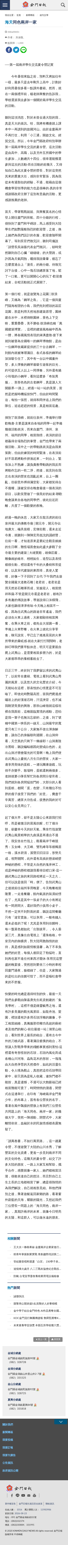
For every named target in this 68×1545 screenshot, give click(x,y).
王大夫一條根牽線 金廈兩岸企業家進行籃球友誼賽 (37, 1247)
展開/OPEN (60, 1421)
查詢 (63, 5)
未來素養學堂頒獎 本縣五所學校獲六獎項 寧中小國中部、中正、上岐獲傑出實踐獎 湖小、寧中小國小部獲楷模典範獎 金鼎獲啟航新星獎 (37, 1325)
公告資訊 (7, 1463)
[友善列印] (34, 1495)
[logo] (34, 4)
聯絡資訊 (50, 1504)
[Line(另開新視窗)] (18, 1495)
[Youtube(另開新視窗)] (23, 1495)
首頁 (19, 15)
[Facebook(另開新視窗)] (12, 1495)
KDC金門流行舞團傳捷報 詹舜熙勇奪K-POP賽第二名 (37, 1318)
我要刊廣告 (9, 1455)
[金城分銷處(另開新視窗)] (37, 1358)
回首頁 (57, 1339)
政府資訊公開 (10, 1470)
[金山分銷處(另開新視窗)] (37, 1389)
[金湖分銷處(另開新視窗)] (43, 1374)
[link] (9, 50)
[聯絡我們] (29, 1495)
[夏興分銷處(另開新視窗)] (35, 1405)
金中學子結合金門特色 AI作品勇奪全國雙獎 (37, 1310)
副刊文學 (44, 15)
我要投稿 (7, 1440)
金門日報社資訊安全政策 (30, 1504)
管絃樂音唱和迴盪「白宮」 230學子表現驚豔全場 (37, 1261)
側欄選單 (5, 5)
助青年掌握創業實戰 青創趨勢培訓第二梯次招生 (37, 1254)
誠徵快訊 (19, 1296)
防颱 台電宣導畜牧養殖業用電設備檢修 (36, 1276)
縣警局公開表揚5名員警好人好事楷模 (35, 1303)
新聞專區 (30, 15)
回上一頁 (42, 1339)
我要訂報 (7, 1447)
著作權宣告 (10, 1504)
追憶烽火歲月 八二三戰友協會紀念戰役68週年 (37, 1269)
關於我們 (7, 1424)
